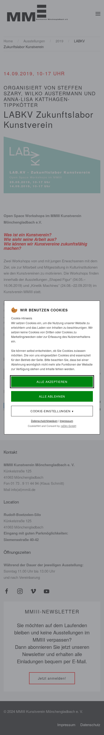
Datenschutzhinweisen (44, 421)
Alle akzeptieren (52, 382)
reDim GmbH (68, 426)
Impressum (66, 421)
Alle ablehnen (52, 396)
